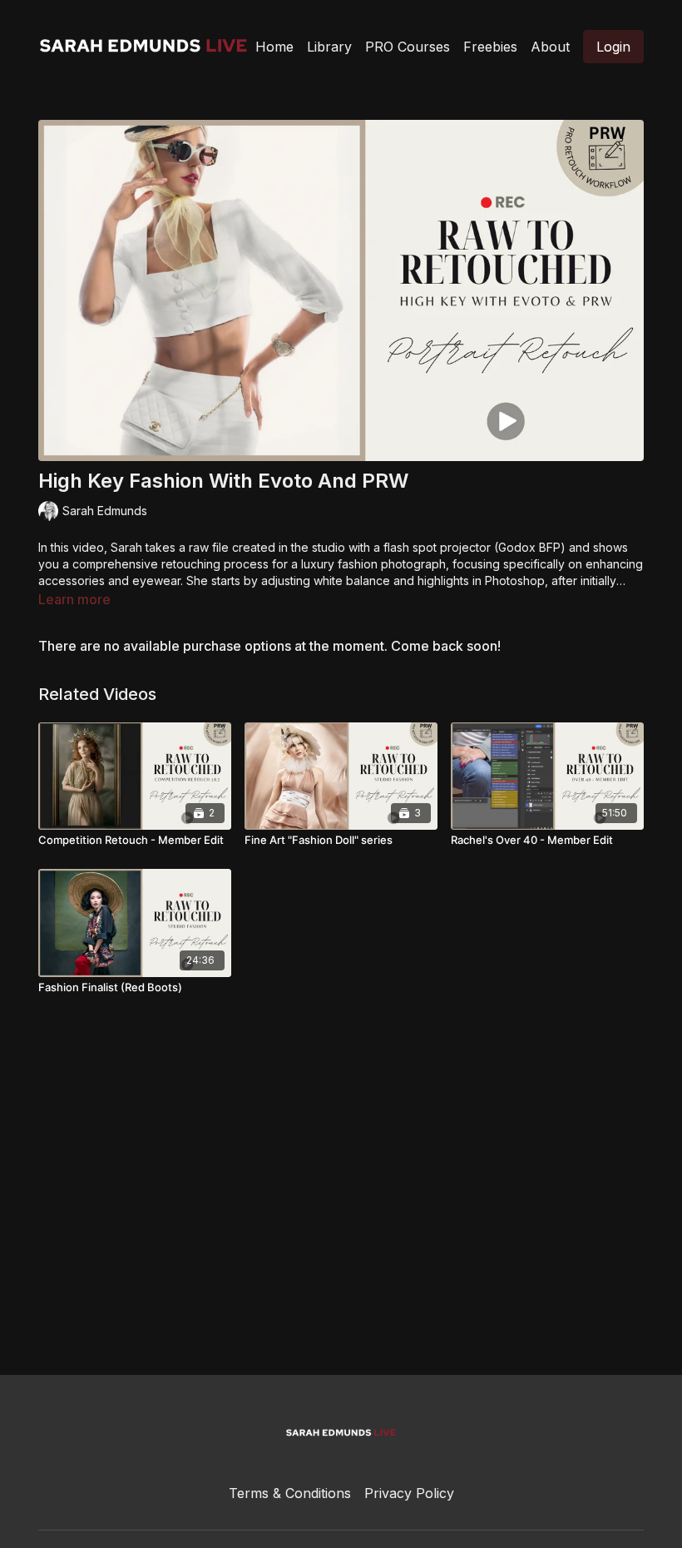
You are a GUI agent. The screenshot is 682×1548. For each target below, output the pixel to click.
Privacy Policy (409, 1493)
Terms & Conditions (290, 1493)
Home (274, 46)
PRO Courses (407, 46)
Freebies (490, 46)
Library (329, 46)
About (550, 46)
